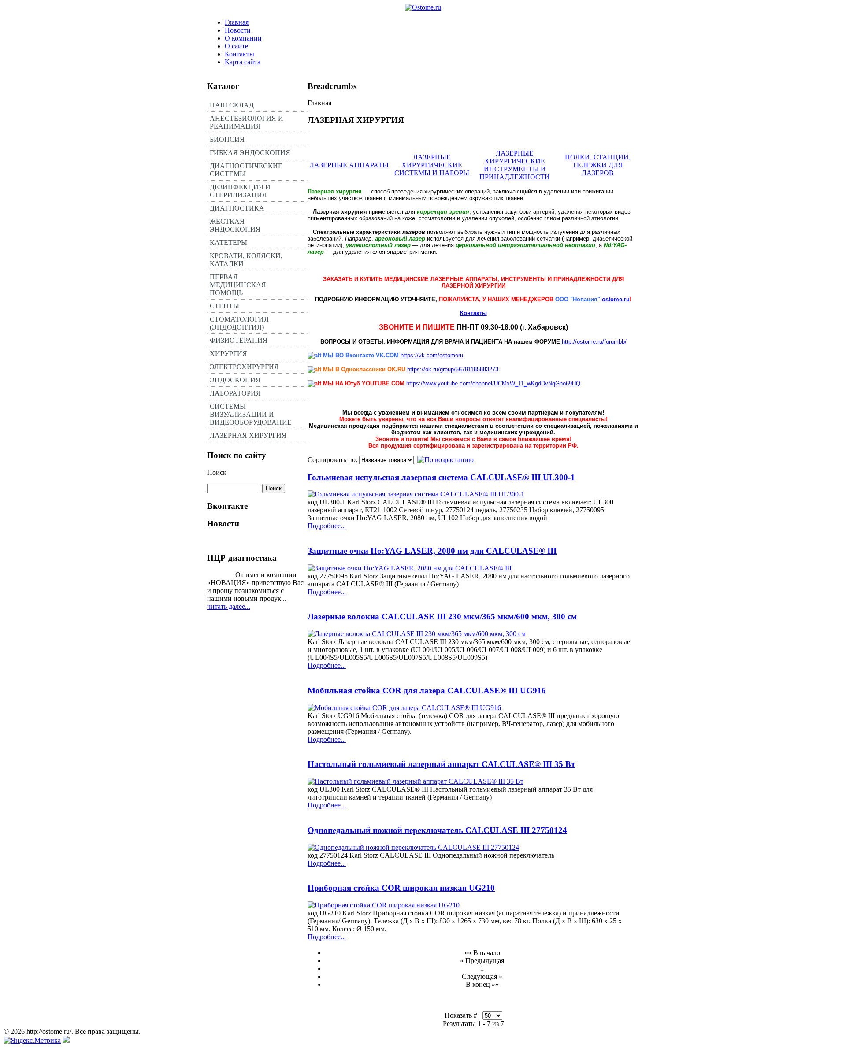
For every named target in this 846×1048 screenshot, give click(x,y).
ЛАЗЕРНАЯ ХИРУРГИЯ (248, 435)
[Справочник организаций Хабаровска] (66, 1040)
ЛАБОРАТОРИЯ (235, 393)
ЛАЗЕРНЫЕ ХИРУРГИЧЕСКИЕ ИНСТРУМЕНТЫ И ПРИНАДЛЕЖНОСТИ (514, 165)
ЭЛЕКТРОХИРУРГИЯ (244, 366)
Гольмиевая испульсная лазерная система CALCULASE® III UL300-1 (441, 477)
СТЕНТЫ (224, 306)
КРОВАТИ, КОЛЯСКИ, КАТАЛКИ (246, 259)
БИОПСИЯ (227, 139)
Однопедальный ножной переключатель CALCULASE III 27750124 (437, 830)
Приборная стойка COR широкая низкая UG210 (401, 887)
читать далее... (228, 606)
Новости (238, 30)
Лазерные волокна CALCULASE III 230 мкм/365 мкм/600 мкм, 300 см (442, 616)
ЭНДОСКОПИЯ (235, 380)
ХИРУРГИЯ (228, 353)
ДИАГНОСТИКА (237, 208)
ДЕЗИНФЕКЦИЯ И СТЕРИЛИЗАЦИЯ (240, 191)
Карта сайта (242, 62)
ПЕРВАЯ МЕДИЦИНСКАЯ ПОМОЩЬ (238, 284)
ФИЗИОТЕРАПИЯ (238, 340)
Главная (237, 22)
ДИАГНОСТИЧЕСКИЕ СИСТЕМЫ (246, 170)
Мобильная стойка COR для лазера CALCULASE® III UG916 (427, 690)
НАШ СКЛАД (232, 105)
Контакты (239, 54)
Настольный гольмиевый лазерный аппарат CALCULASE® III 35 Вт (441, 764)
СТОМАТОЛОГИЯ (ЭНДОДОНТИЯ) (239, 323)
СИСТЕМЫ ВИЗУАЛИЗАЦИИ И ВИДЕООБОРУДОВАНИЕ (251, 414)
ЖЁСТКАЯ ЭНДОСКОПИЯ (235, 225)
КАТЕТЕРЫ (228, 242)
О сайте (236, 46)
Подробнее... (327, 526)
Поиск (216, 472)
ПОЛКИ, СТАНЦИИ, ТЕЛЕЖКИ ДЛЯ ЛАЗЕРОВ (598, 165)
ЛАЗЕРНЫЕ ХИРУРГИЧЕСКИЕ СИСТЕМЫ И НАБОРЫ (431, 165)
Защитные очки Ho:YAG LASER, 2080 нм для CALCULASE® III (432, 550)
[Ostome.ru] (423, 7)
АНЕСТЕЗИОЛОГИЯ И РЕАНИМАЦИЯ (246, 122)
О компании (243, 38)
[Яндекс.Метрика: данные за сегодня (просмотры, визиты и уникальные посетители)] (32, 1040)
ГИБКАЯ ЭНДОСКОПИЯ (250, 152)
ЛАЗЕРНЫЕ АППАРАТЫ (349, 165)
